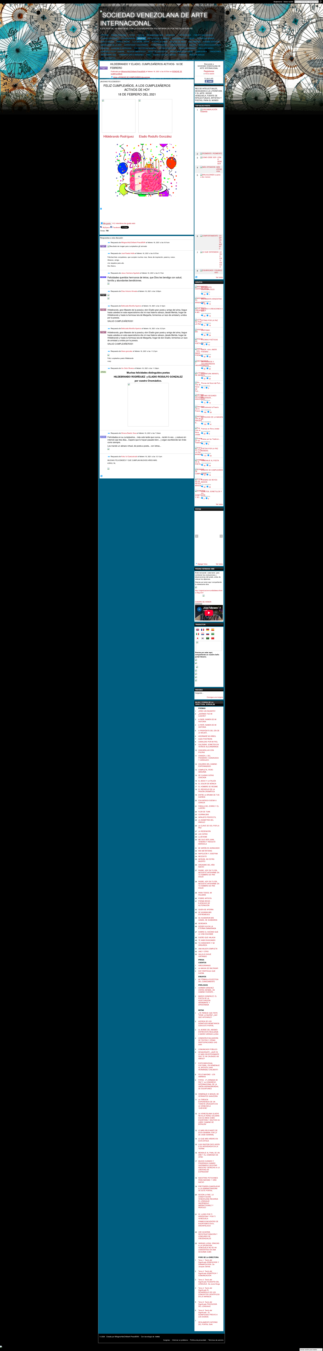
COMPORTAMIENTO (220, 242)
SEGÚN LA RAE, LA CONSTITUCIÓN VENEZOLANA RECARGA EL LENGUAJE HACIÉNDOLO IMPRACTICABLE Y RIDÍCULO (208, 1201)
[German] (207, 629)
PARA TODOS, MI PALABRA (205, 893)
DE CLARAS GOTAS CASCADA (206, 776)
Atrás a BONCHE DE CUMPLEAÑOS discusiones (131, 77)
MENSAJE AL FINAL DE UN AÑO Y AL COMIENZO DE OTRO (209, 1154)
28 (210, 335)
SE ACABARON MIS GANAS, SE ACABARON (207, 919)
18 (210, 475)
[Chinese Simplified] (212, 638)
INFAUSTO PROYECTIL (207, 817)
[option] (209, 536)
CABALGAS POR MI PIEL (208, 741)
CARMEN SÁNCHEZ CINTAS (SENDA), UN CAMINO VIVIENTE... (206, 990)
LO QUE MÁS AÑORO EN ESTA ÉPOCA (208, 1139)
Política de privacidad (198, 1340)
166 (205, 412)
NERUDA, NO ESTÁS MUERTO (206, 860)
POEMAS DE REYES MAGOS (209, 481)
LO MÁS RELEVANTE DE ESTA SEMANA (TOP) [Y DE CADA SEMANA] (208, 1132)
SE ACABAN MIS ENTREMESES (204, 913)
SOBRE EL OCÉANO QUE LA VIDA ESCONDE (208, 933)
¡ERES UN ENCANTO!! (207, 711)
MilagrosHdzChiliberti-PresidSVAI (133, 71)
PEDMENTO (217, 153)
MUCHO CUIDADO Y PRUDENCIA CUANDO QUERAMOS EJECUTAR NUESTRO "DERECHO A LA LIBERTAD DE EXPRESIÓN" (209, 1166)
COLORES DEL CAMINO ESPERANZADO (207, 765)
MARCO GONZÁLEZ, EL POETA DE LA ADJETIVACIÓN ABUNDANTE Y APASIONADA (207, 1000)
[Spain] (212, 629)
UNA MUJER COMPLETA (207, 948)
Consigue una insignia (215, 697)
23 (205, 316)
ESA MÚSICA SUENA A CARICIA (207, 801)
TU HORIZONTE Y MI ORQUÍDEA (206, 944)
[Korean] (202, 638)
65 (205, 369)
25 (205, 294)
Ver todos (219, 277)
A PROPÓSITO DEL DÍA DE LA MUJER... (208, 731)
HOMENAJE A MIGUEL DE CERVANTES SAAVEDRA (208, 1095)
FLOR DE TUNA (204, 811)
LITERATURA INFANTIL (210, 373)
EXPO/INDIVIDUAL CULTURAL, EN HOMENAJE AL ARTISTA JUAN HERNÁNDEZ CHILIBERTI (209, 1066)
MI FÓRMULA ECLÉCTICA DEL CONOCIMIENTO (208, 980)
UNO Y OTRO (203, 951)
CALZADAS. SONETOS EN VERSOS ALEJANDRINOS (208, 745)
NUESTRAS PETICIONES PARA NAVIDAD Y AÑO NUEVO (208, 1180)
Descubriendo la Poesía (210, 407)
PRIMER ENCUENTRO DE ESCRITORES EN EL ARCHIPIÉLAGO (208, 1223)
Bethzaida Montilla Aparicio (131, 306)
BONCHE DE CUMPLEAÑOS (212, 470)
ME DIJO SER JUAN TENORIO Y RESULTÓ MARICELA (206, 841)
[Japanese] (197, 638)
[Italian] (197, 633)
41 (211, 424)
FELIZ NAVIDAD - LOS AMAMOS (206, 1075)
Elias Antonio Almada (129, 291)
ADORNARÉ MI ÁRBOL (207, 736)
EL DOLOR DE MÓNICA (207, 783)
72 (205, 304)
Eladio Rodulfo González (155, 136)
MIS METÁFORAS (205, 851)
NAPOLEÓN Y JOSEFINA (208, 853)
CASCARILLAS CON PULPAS (206, 751)
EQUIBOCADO (218, 271)
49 (205, 487)
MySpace (106, 227)
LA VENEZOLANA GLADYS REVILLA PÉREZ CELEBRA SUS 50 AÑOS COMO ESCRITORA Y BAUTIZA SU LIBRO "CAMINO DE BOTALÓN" (209, 1118)
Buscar (321, 2)
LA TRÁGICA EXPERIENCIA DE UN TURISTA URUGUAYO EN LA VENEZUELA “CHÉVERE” (208, 1103)
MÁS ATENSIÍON (219, 169)
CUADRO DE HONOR (203, 602)
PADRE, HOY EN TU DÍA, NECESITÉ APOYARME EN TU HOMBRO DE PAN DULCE (208, 873)
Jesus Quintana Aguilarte (130, 273)
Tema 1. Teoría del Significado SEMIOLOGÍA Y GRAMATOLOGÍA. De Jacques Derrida (208, 1263)
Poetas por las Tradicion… (210, 439)
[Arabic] (207, 638)
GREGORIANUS (204, 965)
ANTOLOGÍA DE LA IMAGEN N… (212, 418)
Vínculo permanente (109, 242)
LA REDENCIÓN (204, 831)
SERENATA (202, 923)
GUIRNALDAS (203, 814)
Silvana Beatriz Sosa (129, 433)
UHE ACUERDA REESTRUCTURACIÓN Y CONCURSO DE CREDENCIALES (207, 1235)
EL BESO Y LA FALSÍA (207, 781)
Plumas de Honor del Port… (211, 383)
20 (210, 369)
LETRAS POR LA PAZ (209, 320)
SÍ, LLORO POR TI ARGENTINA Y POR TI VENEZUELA (207, 1216)
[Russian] (207, 633)
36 (205, 335)
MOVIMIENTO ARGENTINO (211, 299)
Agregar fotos (202, 564)
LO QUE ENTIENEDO (221, 259)
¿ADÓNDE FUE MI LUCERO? (205, 715)
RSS (101, 476)
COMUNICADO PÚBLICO (207, 1049)
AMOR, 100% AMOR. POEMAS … (209, 350)
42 (210, 356)
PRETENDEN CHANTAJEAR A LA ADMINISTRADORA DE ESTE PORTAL (209, 1188)
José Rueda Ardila (128, 253)
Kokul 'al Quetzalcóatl (129, 456)
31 (205, 325)
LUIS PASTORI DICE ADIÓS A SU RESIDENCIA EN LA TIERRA (209, 1146)
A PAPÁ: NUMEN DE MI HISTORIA (207, 720)
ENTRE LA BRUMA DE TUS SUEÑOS (208, 796)
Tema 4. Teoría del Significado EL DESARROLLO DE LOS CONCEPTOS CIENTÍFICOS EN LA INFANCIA (209, 1292)
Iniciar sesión (288, 2)
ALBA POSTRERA (205, 739)
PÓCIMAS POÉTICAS (209, 339)
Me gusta (107, 223)
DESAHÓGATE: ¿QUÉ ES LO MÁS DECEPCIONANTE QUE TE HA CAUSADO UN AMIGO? (208, 1055)
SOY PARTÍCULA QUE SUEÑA (206, 972)
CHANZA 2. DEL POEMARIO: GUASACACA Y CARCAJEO (208, 757)
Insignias (166, 1340)
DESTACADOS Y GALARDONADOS (208, 362)
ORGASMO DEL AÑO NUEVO (206, 866)
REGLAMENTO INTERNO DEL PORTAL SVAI (208, 1323)
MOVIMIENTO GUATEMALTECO (207, 288)
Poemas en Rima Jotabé (210, 428)
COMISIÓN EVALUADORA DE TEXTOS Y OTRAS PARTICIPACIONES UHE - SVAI (208, 1041)
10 (210, 304)
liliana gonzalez (126, 351)
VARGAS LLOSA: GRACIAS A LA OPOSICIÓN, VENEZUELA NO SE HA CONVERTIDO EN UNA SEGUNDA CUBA (208, 1247)
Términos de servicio (215, 1340)
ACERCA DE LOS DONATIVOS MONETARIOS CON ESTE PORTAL (208, 1023)
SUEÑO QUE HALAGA (206, 937)
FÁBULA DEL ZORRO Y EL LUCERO (208, 807)
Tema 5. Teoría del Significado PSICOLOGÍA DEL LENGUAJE (207, 1304)
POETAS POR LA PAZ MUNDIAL (209, 449)
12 (205, 475)
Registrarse (278, 2)
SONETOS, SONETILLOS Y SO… (211, 492)
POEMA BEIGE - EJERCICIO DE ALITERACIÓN (204, 903)
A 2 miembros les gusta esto (123, 223)
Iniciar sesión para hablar (308, 1349)
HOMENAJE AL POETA (210, 460)
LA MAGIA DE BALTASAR (208, 968)
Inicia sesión (209, 73)
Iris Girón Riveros (127, 368)
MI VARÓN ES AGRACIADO (209, 848)
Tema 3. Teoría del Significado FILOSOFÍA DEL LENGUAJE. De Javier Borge (209, 1281)
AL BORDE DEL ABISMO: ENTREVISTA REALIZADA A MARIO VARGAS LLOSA (208, 1031)
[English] (197, 629)
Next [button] (221, 536)
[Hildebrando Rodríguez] (103, 219)
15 (210, 316)
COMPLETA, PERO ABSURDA (205, 771)
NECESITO (202, 856)
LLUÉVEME (202, 837)
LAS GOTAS (203, 834)
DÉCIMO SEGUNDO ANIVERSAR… (208, 396)
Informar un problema (180, 1340)
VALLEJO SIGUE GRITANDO (204, 955)
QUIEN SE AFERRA (205, 909)
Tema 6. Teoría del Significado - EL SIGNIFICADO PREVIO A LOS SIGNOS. (208, 1313)
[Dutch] (202, 633)
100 (205, 424)
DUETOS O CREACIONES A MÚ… (212, 309)
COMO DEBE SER (219, 160)
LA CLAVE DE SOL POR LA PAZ (208, 826)
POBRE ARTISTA (205, 898)
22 (210, 378)
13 (205, 403)
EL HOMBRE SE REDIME (208, 786)
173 (205, 455)
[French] (202, 629)
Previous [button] (196, 536)
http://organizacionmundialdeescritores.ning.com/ (208, 591)
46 (205, 465)
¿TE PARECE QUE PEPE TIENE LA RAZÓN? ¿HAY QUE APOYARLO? (208, 1015)
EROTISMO (205, 330)
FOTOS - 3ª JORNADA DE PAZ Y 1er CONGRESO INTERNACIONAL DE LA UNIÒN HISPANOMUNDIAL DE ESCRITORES (208, 1084)
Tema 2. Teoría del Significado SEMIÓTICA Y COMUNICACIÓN (208, 1273)
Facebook (116, 227)
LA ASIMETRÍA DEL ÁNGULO (206, 821)
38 (205, 356)
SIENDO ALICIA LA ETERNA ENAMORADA (207, 927)
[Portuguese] (212, 633)
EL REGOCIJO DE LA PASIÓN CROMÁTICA (206, 790)
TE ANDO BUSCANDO (206, 940)
